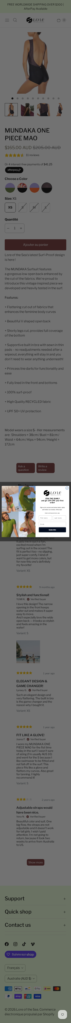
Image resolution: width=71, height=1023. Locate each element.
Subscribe (52, 530)
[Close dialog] (66, 487)
